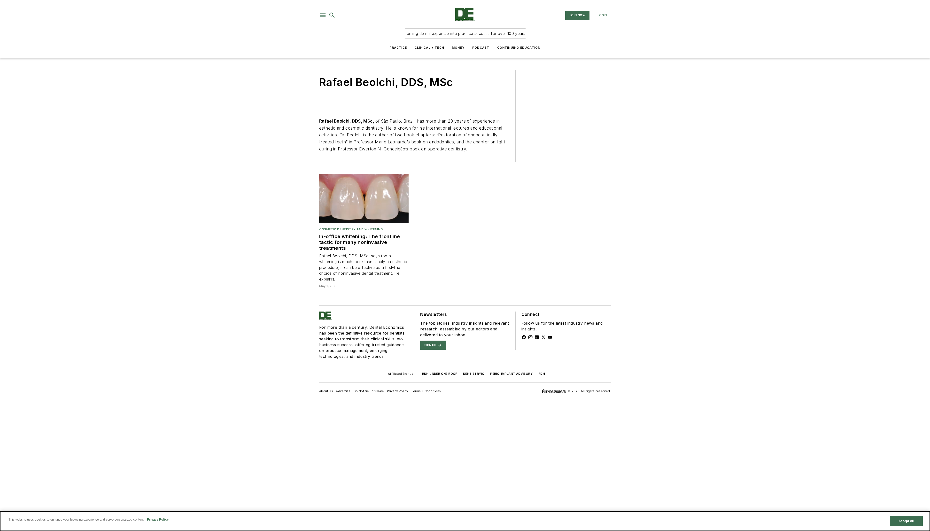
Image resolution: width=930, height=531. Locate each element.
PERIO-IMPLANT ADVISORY (511, 373)
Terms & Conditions (426, 391)
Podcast (480, 47)
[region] (465, 521)
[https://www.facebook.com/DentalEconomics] (523, 337)
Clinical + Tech (429, 47)
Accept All (906, 521)
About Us (326, 391)
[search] (332, 15)
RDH (541, 373)
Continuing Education (519, 47)
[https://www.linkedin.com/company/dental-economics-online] (537, 337)
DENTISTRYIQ (473, 373)
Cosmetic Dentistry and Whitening (351, 229)
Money (458, 47)
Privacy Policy (397, 391)
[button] (322, 15)
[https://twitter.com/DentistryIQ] (543, 337)
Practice (398, 47)
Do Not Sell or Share (369, 391)
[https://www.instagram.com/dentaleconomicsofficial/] (530, 337)
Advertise (343, 391)
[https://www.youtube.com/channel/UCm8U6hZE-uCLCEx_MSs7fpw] (550, 337)
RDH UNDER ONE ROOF (439, 373)
